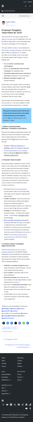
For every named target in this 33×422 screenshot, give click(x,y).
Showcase (20, 358)
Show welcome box (24, 16)
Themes (19, 360)
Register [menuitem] (30, 1)
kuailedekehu (13, 316)
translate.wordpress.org (11, 155)
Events (19, 374)
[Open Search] (25, 6)
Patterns (19, 366)
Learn (3, 371)
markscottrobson (8, 318)
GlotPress (7, 148)
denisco (13, 308)
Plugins (19, 363)
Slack (17, 153)
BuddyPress (6, 393)
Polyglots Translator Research (13, 50)
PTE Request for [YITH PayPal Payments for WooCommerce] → (17, 346)
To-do (14, 328)
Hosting (4, 363)
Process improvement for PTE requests (15, 150)
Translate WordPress (9, 10)
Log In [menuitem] (25, 1)
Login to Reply (6, 328)
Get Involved (21, 371)
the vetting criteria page (18, 234)
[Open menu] (30, 6)
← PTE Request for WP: (10, 339)
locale (28, 87)
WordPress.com (7, 385)
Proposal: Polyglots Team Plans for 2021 (12, 31)
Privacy (4, 366)
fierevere (20, 308)
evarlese (14, 311)
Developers (5, 377)
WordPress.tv (6, 380)
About (3, 358)
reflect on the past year (8, 39)
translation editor (24, 215)
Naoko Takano (10, 22)
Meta (13, 139)
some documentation (20, 189)
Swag (19, 380)
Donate (20, 377)
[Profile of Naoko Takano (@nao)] (4, 23)
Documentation (6, 374)
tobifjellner (6, 308)
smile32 (21, 316)
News (3, 360)
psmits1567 (6, 311)
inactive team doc (9, 237)
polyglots (16, 282)
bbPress (5, 391)
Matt (4, 388)
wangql (5, 316)
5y (7, 23)
